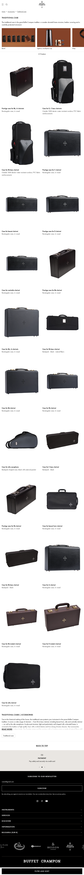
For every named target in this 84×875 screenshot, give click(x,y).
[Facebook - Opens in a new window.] (42, 801)
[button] (39, 767)
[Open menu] (3, 4)
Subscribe (42, 788)
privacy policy (61, 794)
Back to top (42, 746)
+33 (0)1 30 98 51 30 (42, 764)
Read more (7, 729)
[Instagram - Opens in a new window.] (37, 801)
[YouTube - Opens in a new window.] (46, 801)
